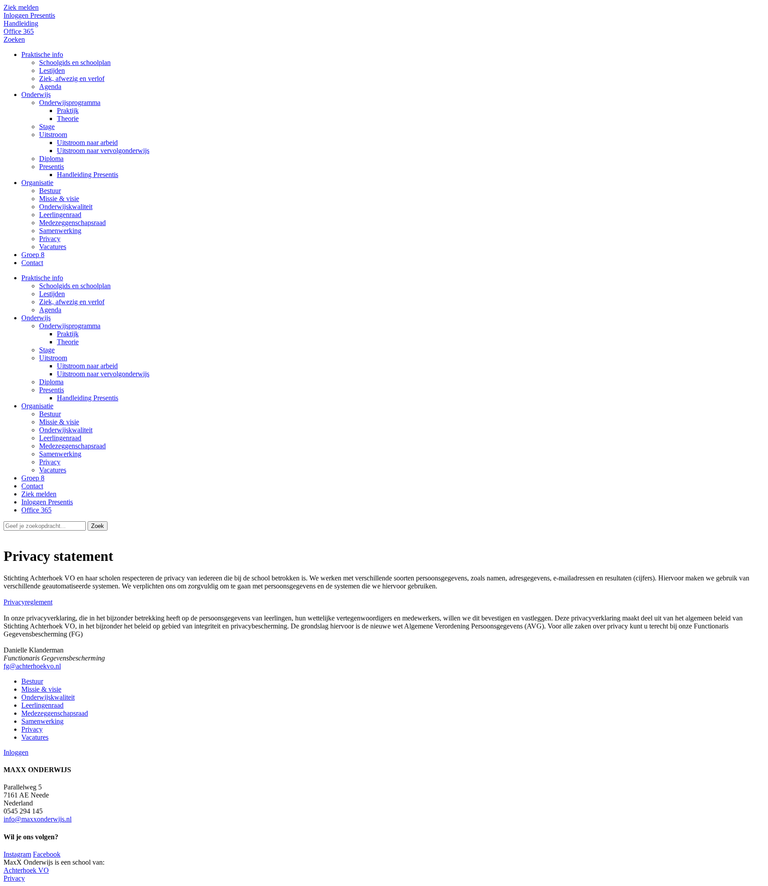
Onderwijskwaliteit (65, 430)
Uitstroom (53, 358)
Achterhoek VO (26, 870)
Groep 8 (32, 478)
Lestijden (52, 294)
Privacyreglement (28, 602)
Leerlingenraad (60, 438)
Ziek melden (21, 7)
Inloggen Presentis (29, 15)
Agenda (50, 310)
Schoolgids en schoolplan (75, 286)
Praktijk (68, 334)
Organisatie (37, 406)
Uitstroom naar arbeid (87, 366)
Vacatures (52, 470)
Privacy (49, 462)
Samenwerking (60, 454)
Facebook (46, 854)
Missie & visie (59, 422)
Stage (47, 350)
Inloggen (16, 752)
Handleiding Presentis (87, 398)
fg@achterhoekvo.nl (32, 666)
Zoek (97, 526)
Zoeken (14, 39)
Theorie (68, 342)
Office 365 (19, 31)
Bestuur (50, 414)
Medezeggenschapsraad (72, 446)
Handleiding (21, 23)
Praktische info (42, 278)
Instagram (17, 854)
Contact (32, 486)
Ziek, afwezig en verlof (71, 302)
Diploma (51, 382)
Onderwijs (36, 318)
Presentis (51, 390)
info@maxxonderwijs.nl (38, 819)
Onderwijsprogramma (69, 326)
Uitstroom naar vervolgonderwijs (103, 374)
